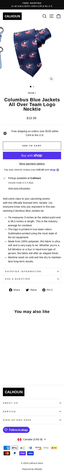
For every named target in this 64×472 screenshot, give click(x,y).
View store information (19, 188)
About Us (10, 403)
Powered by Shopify (32, 469)
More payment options (32, 163)
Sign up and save (17, 420)
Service (9, 411)
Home (31, 93)
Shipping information (23, 271)
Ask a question (17, 279)
